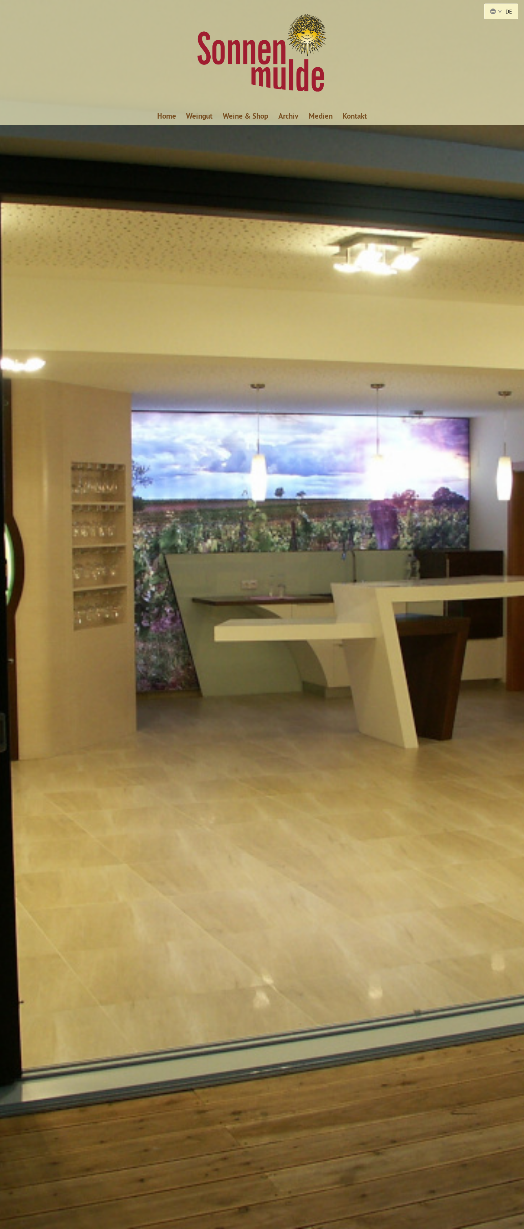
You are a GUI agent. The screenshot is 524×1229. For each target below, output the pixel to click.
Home (166, 116)
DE (508, 11)
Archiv (288, 116)
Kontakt (355, 116)
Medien (321, 116)
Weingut (199, 116)
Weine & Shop (245, 116)
